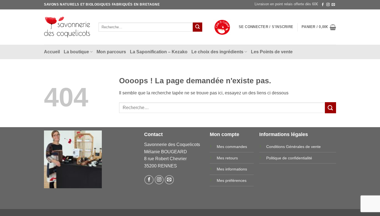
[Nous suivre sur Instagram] (328, 5)
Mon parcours (111, 51)
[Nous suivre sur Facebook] (322, 5)
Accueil (52, 51)
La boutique (76, 51)
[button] (266, 26)
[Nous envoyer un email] (333, 5)
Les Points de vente (272, 51)
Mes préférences (231, 180)
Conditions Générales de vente (293, 146)
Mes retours (227, 158)
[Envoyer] (197, 27)
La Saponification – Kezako (158, 51)
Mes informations (232, 169)
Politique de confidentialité (289, 158)
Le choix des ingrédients (217, 51)
